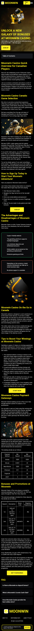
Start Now (17, 391)
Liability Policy (28, 618)
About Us (5, 618)
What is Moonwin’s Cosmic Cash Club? (16, 592)
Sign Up (17, 209)
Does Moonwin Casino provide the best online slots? (14, 601)
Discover (27, 627)
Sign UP (5, 48)
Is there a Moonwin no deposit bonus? (16, 585)
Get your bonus (17, 573)
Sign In (26, 2)
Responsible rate (15, 618)
